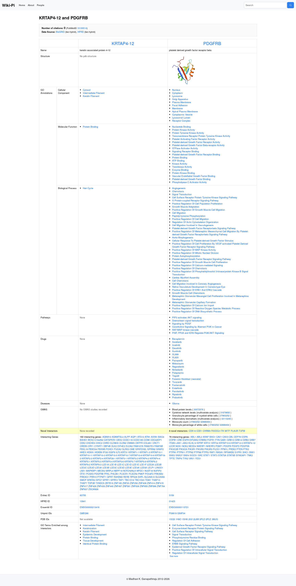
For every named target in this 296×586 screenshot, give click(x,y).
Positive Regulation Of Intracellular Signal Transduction (199, 549)
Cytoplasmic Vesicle (182, 114)
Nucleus (176, 89)
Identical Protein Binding (95, 543)
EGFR (186, 439)
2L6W (196, 519)
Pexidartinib (178, 391)
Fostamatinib (178, 385)
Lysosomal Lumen (181, 117)
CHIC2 (99, 443)
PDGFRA (244, 446)
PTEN (240, 449)
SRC (200, 455)
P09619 (173, 513)
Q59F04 (181, 513)
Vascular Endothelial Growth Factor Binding (193, 176)
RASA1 (219, 452)
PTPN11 (181, 452)
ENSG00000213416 (89, 507)
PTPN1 (172, 452)
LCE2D (90, 467)
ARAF (206, 436)
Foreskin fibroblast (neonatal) (186, 379)
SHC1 (245, 452)
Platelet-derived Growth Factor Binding (191, 179)
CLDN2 (122, 443)
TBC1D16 (129, 480)
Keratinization (89, 528)
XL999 (175, 354)
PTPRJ (205, 452)
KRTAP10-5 (111, 455)
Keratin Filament (91, 96)
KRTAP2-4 (98, 458)
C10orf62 (98, 439)
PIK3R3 (208, 449)
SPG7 (99, 480)
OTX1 (82, 473)
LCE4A (136, 467)
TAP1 (121, 480)
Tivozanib (177, 382)
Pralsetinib (177, 397)
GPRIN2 (151, 449)
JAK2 (185, 443)
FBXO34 (93, 449)
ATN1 (147, 436)
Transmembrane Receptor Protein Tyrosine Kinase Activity (201, 136)
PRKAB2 (158, 473)
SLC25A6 (160, 476)
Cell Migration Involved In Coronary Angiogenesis (196, 283)
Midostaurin (178, 363)
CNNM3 (131, 443)
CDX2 (82, 443)
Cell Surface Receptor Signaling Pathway (192, 531)
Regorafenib (178, 366)
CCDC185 (138, 439)
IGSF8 (112, 452)
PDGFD (235, 446)
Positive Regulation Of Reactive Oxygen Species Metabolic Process (206, 308)
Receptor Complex (181, 120)
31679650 (225, 412)
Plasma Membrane (181, 102)
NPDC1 (140, 470)
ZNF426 (92, 486)
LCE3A (98, 467)
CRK (179, 439)
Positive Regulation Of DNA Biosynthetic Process (197, 311)
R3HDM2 (118, 476)
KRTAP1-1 (133, 452)
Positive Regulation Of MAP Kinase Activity (194, 249)
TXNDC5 (100, 483)
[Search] (290, 5)
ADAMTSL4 (118, 436)
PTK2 (246, 449)
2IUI (190, 519)
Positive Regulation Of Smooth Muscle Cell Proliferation (200, 262)
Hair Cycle (88, 188)
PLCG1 (216, 449)
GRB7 (252, 439)
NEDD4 (192, 446)
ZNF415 (159, 483)
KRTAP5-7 (129, 461)
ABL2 (199, 436)
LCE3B (105, 467)
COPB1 (173, 439)
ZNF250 (134, 483)
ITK (222, 430)
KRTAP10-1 (156, 452)
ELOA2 (129, 446)
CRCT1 (156, 443)
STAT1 (206, 455)
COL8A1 (147, 443)
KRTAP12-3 (237, 443)
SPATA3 (91, 480)
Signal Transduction (182, 194)
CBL (231, 436)
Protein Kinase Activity (183, 129)
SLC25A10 (149, 476)
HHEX (83, 452)
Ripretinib (176, 394)
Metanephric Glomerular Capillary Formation (194, 302)
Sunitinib (176, 351)
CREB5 (83, 446)
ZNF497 (118, 486)
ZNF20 (125, 483)
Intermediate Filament (93, 93)
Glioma (175, 403)
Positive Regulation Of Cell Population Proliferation (197, 203)
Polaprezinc (178, 372)
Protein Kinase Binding (183, 172)
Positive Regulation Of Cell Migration (190, 219)
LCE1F (143, 464)
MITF (227, 430)
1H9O (178, 519)
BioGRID (60, 31)
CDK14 (192, 430)
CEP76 (237, 436)
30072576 (198, 409)
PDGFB (227, 446)
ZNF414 (151, 483)
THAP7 (83, 483)
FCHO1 (109, 449)
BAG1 (212, 436)
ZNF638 (135, 486)
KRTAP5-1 (85, 461)
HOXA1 (90, 452)
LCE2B (158, 464)
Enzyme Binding (180, 169)
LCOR (172, 446)
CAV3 (225, 436)
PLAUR (234, 430)
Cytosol (86, 89)
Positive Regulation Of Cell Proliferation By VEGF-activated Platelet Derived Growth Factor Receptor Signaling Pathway (210, 245)
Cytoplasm (177, 93)
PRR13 (93, 476)
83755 (83, 495)
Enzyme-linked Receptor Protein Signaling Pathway (197, 528)
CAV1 (219, 436)
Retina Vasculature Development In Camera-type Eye (198, 286)
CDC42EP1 (156, 439)
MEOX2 (101, 470)
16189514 (82, 28)
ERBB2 (203, 439)
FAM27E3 (149, 446)
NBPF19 (118, 470)
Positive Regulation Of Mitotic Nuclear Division (195, 252)
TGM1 (148, 480)
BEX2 (91, 439)
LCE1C (120, 464)
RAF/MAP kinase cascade (185, 329)
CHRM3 (207, 430)
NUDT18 (149, 470)
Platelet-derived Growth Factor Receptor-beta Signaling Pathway (204, 228)
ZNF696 (152, 486)
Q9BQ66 (84, 513)
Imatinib (176, 345)
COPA (245, 436)
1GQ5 (172, 519)
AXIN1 (154, 436)
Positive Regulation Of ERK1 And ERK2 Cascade (196, 289)
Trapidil (175, 375)
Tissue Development (93, 540)
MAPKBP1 (91, 470)
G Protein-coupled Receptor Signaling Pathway (195, 200)
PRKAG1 (84, 476)
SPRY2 (114, 480)
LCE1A (105, 464)
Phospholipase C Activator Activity (189, 182)
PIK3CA (183, 449)
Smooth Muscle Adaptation (185, 206)
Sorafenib (177, 342)
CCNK (147, 439)
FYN (217, 439)
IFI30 (105, 452)
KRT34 (214, 443)
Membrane (177, 108)
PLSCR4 (133, 473)
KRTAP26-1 (110, 458)
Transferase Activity (182, 166)
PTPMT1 (101, 476)
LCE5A (143, 467)
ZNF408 (142, 483)
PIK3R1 (191, 449)
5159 (171, 495)
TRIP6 (179, 458)
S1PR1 (238, 452)
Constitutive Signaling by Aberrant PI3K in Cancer (197, 326)
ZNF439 (101, 486)
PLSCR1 (124, 473)
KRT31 (124, 452)
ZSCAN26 (93, 489)
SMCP (83, 480)
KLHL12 (192, 443)
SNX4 (186, 455)
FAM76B (158, 446)
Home (22, 5)
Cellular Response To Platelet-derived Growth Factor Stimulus (202, 240)
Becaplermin (178, 338)
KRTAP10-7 (124, 455)
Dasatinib (176, 348)
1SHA (185, 519)
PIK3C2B (173, 449)
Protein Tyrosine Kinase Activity (188, 132)
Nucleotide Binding (181, 126)
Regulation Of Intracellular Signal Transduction (195, 552)
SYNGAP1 (241, 455)
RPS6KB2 (229, 452)
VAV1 (191, 458)
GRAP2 (160, 449)
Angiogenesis (179, 188)
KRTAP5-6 (118, 461)
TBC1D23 (139, 480)
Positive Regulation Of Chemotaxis (189, 268)
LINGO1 (159, 467)
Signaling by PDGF (181, 323)
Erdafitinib (177, 388)
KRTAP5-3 (96, 461)
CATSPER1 (110, 439)
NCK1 (178, 446)
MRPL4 (109, 470)
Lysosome (177, 96)
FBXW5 (101, 449)
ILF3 (118, 452)
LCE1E (135, 464)
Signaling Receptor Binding (185, 151)
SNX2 (172, 455)
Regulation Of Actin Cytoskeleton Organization (195, 222)
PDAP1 (219, 446)
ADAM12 (106, 436)
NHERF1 (201, 446)
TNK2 (250, 455)
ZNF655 (144, 486)
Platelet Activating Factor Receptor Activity (193, 139)
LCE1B (113, 464)
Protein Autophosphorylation (186, 256)
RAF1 (212, 452)
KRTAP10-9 (148, 455)
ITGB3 (172, 443)
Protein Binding (90, 126)
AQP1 (134, 436)
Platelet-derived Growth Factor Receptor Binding (196, 154)
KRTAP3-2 (132, 458)
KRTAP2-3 (87, 458)
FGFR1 (210, 439)
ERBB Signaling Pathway (184, 543)
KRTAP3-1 (121, 458)
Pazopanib (177, 360)
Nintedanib (177, 369)
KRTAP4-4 (155, 458)
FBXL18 (84, 449)
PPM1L (224, 449)
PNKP (141, 473)
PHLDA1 (114, 473)
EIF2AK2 (194, 439)
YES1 (198, 458)
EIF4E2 (121, 446)
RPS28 (133, 476)
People (40, 5)
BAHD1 (83, 439)
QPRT (110, 476)
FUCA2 (117, 449)
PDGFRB (212, 43)
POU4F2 (149, 473)
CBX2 (119, 439)
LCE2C (83, 467)
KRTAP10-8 (136, 455)
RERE (126, 476)
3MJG (215, 519)
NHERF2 (210, 446)
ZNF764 (161, 486)
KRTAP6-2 (152, 461)
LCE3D (121, 467)
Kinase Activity (179, 163)
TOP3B (91, 483)
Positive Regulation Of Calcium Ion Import (193, 305)
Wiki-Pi (8, 5)
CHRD (106, 443)
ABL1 (193, 436)
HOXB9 (98, 452)
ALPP (127, 436)
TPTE (172, 458)
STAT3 (214, 455)
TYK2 (185, 458)
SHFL (141, 476)
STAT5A (222, 455)
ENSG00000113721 (179, 507)
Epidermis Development (95, 534)
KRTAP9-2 (85, 464)
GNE (132, 449)
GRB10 (230, 439)
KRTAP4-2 (144, 458)
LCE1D (128, 464)
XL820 (175, 357)
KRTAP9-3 (96, 464)
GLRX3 (125, 449)
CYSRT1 (98, 446)
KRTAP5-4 (107, 461)
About (31, 5)
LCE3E (128, 467)
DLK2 (114, 446)
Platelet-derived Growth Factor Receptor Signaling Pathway (201, 259)
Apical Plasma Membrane (185, 111)
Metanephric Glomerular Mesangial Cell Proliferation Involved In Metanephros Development (210, 297)
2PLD (202, 519)
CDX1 (199, 430)
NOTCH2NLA (129, 470)
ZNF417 (84, 486)
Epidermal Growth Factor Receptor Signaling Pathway (198, 546)
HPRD (81, 31)
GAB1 (223, 439)
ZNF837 (84, 489)
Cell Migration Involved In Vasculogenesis (193, 225)
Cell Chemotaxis (180, 280)
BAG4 (161, 436)
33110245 (226, 418)
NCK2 (185, 446)
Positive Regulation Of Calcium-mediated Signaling (197, 265)
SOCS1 (193, 455)
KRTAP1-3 (145, 452)
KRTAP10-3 (99, 455)
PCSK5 (90, 473)
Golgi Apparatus (180, 99)
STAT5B (231, 455)
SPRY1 (106, 480)
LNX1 (82, 470)
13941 (83, 501)
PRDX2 (232, 449)
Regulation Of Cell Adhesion (186, 540)
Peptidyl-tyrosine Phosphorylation (188, 215)
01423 (172, 501)
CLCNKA (114, 443)
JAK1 (179, 443)
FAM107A (138, 446)
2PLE (208, 519)
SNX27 (179, 455)
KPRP (200, 443)
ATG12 (140, 436)
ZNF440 (109, 486)
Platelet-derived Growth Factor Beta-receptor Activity (198, 145)
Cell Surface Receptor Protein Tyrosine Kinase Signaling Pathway (204, 197)
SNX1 (252, 452)
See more (174, 556)
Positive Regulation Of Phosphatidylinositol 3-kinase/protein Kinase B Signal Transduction (210, 273)
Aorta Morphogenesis (182, 237)
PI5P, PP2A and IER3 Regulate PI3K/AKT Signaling (198, 332)
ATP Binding (178, 160)
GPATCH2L (140, 449)
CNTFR (139, 443)
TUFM (242, 430)
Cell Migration (179, 212)
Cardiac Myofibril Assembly (185, 277)
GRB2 (246, 439)
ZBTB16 (109, 483)
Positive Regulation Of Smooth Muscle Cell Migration (198, 209)
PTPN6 (197, 452)
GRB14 (238, 439)
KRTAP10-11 (86, 455)
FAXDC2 (215, 430)
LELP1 (151, 467)
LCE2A (150, 464)
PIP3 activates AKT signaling (186, 317)
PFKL (107, 473)
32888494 (205, 421)
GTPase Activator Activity (185, 148)
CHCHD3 (90, 443)
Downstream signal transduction (188, 320)
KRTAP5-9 (140, 461)
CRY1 (91, 446)
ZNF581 (127, 486)
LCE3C (113, 467)
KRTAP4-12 (123, 43)
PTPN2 (189, 452)
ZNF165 (118, 483)
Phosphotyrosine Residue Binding (189, 537)
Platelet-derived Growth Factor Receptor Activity (196, 142)
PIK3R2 (200, 449)
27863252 (225, 415)
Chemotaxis (178, 191)
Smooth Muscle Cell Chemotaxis (188, 293)
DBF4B (107, 446)
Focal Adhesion (180, 105)
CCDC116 (128, 439)
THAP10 (156, 480)
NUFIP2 (157, 470)
